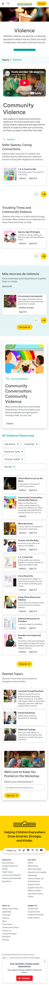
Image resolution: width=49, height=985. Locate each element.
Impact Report (34, 918)
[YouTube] (41, 850)
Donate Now (33, 908)
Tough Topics (7, 872)
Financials (6, 915)
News (4, 921)
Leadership (6, 912)
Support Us (32, 905)
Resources (6, 860)
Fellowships (32, 875)
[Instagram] (19, 850)
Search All (7, 286)
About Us (6, 905)
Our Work (32, 860)
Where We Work (34, 869)
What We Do (33, 866)
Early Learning (8, 863)
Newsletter (6, 881)
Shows (30, 863)
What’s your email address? (18, 781)
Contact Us (6, 930)
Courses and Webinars (11, 875)
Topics (5, 59)
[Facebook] (28, 850)
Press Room (7, 924)
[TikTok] (24, 850)
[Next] (44, 194)
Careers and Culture (10, 927)
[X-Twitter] (32, 850)
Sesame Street (34, 884)
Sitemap (5, 940)
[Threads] (37, 850)
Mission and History (10, 908)
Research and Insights (37, 872)
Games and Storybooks (11, 878)
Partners (5, 918)
